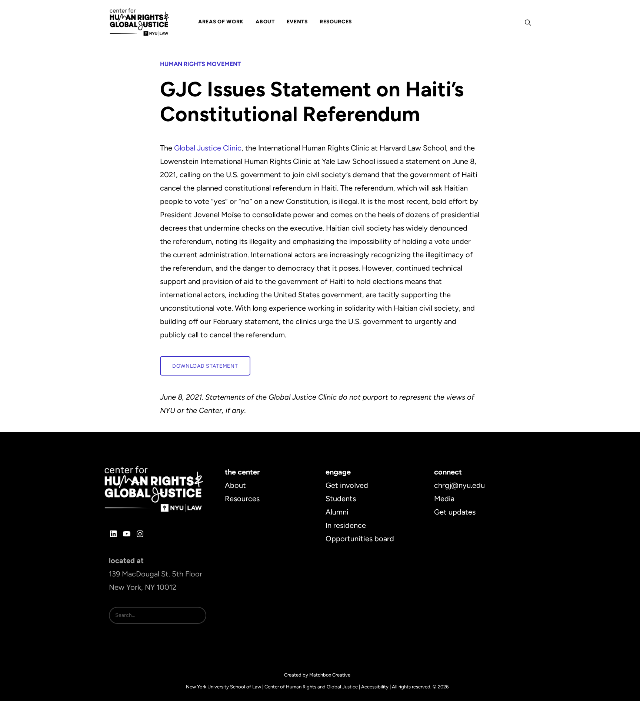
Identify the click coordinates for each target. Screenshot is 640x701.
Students (341, 498)
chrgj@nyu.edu (459, 485)
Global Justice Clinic (207, 147)
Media (444, 498)
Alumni (337, 511)
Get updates (455, 511)
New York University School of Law (223, 687)
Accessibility (375, 687)
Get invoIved (347, 485)
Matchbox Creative (329, 675)
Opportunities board (360, 538)
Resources (242, 498)
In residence (346, 525)
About (235, 485)
